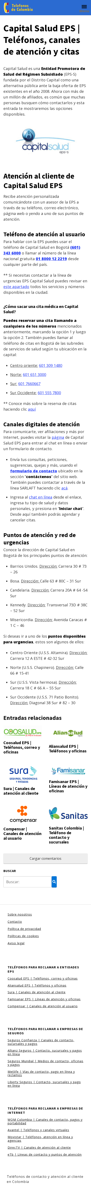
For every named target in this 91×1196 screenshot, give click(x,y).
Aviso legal (16, 943)
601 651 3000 (34, 374)
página (58, 437)
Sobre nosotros (20, 914)
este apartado (16, 286)
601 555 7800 (49, 392)
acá (64, 488)
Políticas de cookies (23, 936)
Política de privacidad (24, 929)
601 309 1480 (50, 365)
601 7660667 (29, 383)
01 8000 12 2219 (51, 258)
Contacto (15, 922)
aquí (32, 409)
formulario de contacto (33, 470)
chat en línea (40, 497)
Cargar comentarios (45, 858)
